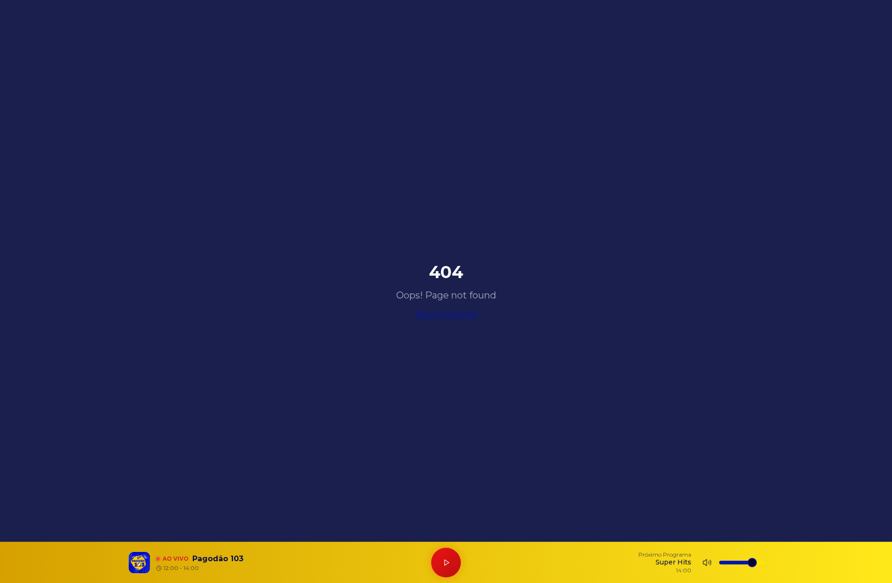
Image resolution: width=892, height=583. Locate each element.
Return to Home (446, 314)
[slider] (752, 562)
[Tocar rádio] (446, 562)
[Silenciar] (707, 562)
